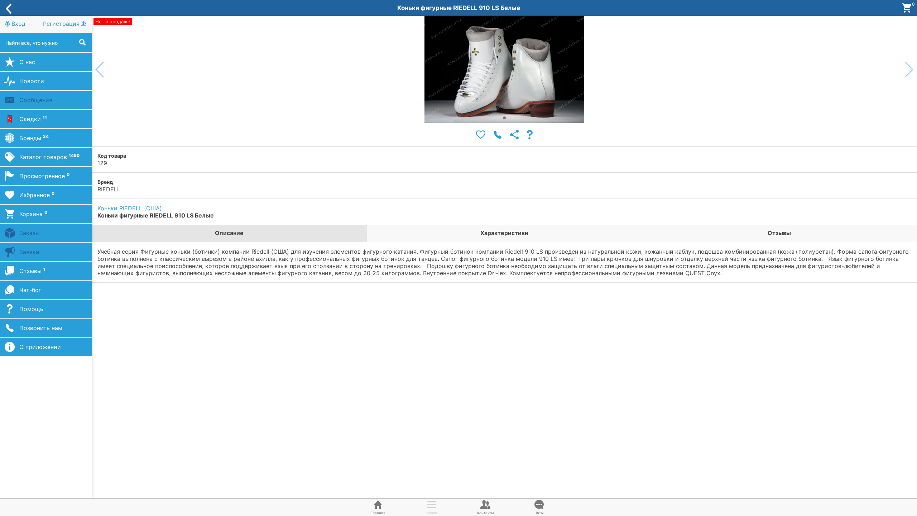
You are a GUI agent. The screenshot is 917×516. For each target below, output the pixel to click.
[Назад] (8, 8)
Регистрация (62, 23)
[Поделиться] (514, 135)
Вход (17, 23)
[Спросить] (530, 135)
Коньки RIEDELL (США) (129, 208)
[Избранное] (480, 135)
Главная (377, 513)
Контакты (485, 513)
